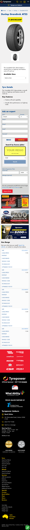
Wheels (4, 469)
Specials (4, 490)
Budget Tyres (5, 509)
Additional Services (6, 488)
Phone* (4, 124)
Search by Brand (6, 464)
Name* (4, 119)
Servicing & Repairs (7, 482)
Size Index (4, 505)
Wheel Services (6, 486)
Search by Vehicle (6, 460)
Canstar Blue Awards (7, 507)
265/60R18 (25, 309)
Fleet (3, 496)
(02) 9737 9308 (9, 422)
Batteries (4, 479)
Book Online (5, 494)
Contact (4, 492)
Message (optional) (7, 175)
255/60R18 (25, 289)
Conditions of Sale (19, 524)
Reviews (4, 500)
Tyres (3, 458)
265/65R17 (25, 270)
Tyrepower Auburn (16, 5)
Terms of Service (15, 187)
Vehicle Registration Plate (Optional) (8, 169)
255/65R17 (25, 250)
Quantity (22, 114)
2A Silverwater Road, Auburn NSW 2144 (15, 418)
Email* (4, 129)
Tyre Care (4, 465)
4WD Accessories (6, 477)
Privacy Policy (5, 187)
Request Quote (7, 191)
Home (4, 10)
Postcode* (4, 134)
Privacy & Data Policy (10, 524)
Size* (3, 114)
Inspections (4, 481)
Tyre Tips (4, 467)
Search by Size (5, 462)
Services (4, 475)
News (3, 498)
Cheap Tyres (5, 511)
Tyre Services (5, 484)
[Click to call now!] (17, 2)
